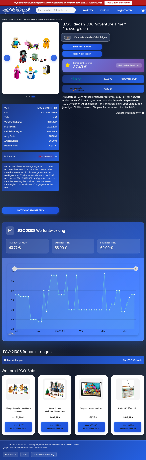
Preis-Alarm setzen (82, 53)
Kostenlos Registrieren (30, 210)
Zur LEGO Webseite (132, 360)
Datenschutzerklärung (44, 454)
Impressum (10, 454)
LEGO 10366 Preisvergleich (91, 427)
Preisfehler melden (82, 46)
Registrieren (124, 10)
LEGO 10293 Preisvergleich (55, 427)
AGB (25, 454)
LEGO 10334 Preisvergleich (128, 427)
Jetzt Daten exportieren (118, 2)
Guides (104, 10)
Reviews (88, 10)
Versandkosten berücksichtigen (90, 37)
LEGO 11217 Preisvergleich (18, 427)
